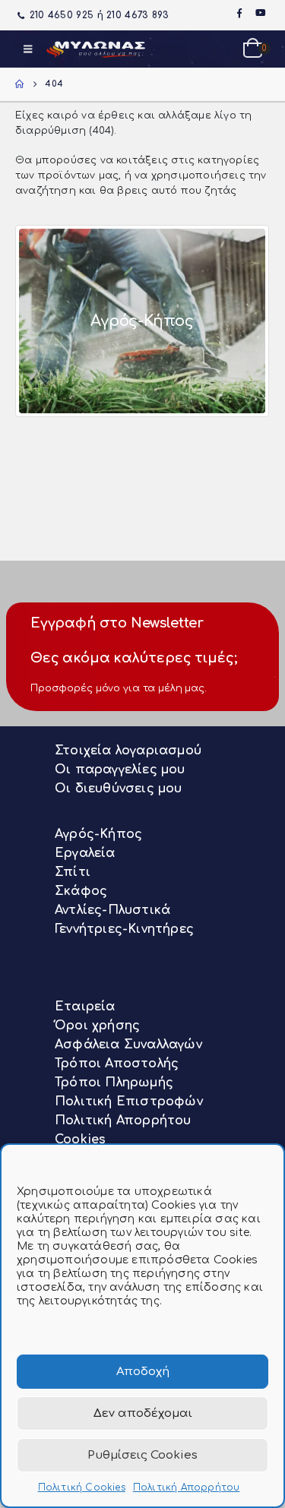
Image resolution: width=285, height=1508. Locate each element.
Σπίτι (72, 872)
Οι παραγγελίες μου (120, 769)
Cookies (80, 1139)
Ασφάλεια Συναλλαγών (128, 1044)
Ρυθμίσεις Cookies (142, 1455)
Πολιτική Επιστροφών (129, 1101)
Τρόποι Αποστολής (117, 1063)
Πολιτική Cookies (81, 1487)
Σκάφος (81, 891)
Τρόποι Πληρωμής (114, 1082)
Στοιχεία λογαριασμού (128, 750)
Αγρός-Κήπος (98, 834)
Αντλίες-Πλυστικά (112, 910)
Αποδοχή (142, 1371)
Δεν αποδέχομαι (142, 1413)
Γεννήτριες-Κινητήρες (124, 929)
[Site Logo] (95, 49)
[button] (27, 49)
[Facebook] (239, 13)
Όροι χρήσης (97, 1025)
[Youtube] (261, 13)
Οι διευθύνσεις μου (118, 788)
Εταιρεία (85, 1006)
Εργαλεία (85, 853)
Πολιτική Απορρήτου (186, 1487)
